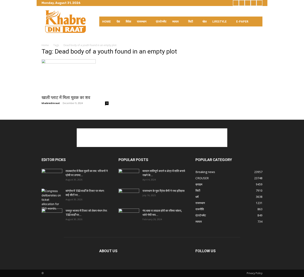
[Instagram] (242, 3)
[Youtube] (259, 3)
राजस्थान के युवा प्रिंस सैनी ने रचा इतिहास (163, 190)
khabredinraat (51, 103)
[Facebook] (236, 3)
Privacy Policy (254, 273)
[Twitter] (248, 3)
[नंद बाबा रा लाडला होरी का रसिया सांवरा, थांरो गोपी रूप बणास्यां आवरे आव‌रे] (128, 216)
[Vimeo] (254, 3)
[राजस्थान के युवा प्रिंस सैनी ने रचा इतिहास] (128, 196)
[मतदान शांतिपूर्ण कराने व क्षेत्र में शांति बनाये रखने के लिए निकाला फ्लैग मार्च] (128, 176)
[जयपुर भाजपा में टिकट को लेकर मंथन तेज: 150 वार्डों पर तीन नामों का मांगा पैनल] (52, 216)
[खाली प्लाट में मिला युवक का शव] (75, 75)
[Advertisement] (152, 137)
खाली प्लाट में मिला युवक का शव (66, 97)
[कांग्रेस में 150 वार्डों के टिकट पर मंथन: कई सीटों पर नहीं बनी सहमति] (52, 199)
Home (45, 45)
